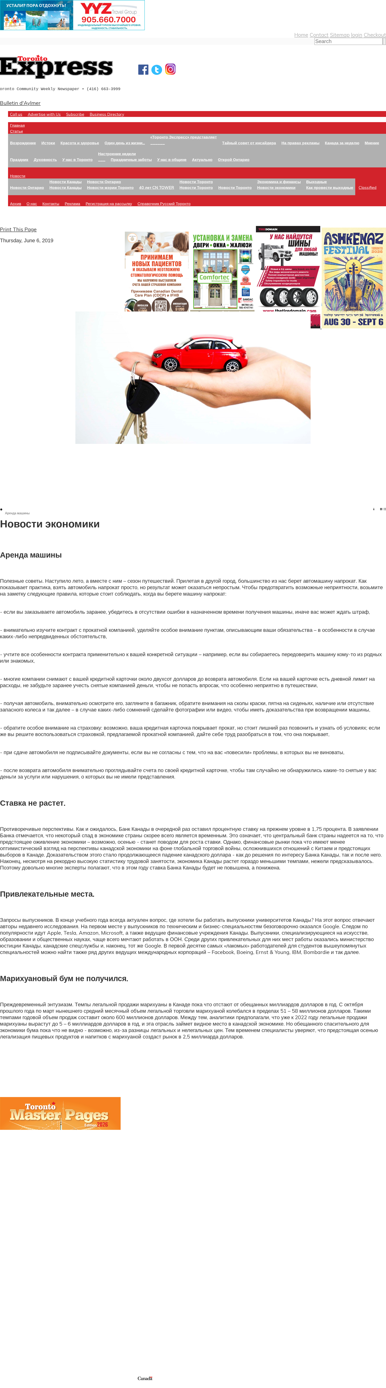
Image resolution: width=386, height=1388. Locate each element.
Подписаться (15, 1278)
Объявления (15, 1297)
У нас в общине (172, 159)
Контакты (50, 203)
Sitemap (340, 34)
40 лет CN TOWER (156, 187)
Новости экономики (276, 187)
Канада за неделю (342, 142)
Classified (368, 187)
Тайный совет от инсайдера (249, 142)
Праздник (19, 159)
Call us (16, 114)
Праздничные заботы (131, 159)
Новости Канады (65, 181)
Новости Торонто (196, 181)
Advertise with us (21, 1348)
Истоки (48, 142)
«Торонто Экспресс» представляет (183, 136)
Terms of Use (6, 1385)
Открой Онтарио (233, 159)
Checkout (375, 34)
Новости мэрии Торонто (110, 187)
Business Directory (107, 114)
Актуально (202, 159)
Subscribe (75, 114)
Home (301, 34)
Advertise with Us (44, 114)
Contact (319, 34)
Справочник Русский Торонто (164, 203)
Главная (17, 125)
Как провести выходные (329, 187)
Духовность (45, 159)
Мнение (372, 142)
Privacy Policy (24, 1385)
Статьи (16, 131)
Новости (17, 175)
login (356, 34)
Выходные (316, 181)
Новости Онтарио (27, 187)
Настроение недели (117, 153)
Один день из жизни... (125, 142)
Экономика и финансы (279, 181)
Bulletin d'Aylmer (20, 103)
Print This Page (18, 229)
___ (101, 159)
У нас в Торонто (77, 159)
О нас (32, 203)
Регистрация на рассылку (109, 203)
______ (157, 142)
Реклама (72, 203)
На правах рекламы (300, 142)
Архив (15, 203)
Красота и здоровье (80, 142)
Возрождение (23, 142)
